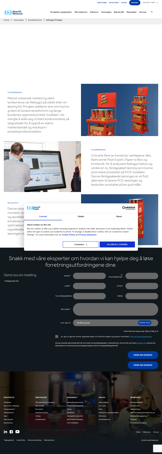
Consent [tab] (43, 216)
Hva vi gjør (102, 406)
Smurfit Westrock (104, 419)
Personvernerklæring (35, 440)
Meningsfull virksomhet (75, 416)
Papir (5, 416)
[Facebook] (11, 431)
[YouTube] (17, 431)
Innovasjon (106, 12)
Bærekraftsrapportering (75, 402)
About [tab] (119, 216)
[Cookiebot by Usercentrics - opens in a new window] (124, 208)
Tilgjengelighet (9, 440)
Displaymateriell (9, 409)
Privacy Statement (87, 235)
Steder (124, 3)
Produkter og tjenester (61, 12)
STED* (120, 286)
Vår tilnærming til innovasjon (45, 402)
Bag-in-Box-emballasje (11, 406)
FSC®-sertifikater (72, 423)
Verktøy (38, 416)
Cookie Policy (68, 235)
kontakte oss (142, 343)
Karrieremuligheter (136, 402)
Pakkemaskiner (9, 412)
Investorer (102, 3)
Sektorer (94, 12)
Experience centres (41, 412)
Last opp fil (65, 323)
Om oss (142, 12)
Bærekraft (119, 12)
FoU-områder (39, 406)
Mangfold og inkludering (138, 423)
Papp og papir (8, 419)
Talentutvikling (135, 409)
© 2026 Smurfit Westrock (149, 440)
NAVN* (67, 276)
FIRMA (120, 296)
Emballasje (7, 402)
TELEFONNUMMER (63, 296)
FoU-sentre (39, 409)
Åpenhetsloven (49, 440)
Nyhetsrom (113, 3)
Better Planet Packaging (75, 419)
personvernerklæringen (141, 336)
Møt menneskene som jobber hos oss (142, 412)
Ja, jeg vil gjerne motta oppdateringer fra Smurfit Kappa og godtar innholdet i (106, 336)
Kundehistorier (40, 419)
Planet (69, 409)
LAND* (67, 286)
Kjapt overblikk (104, 402)
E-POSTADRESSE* (116, 276)
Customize (79, 244)
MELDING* (65, 309)
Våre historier (80, 12)
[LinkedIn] (5, 431)
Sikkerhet (133, 419)
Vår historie (102, 416)
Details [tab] (81, 216)
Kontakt (134, 3)
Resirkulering (8, 423)
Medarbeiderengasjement (138, 416)
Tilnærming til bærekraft (75, 406)
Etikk (100, 409)
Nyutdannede (134, 406)
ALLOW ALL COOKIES (117, 244)
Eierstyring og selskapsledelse (109, 412)
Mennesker (131, 12)
